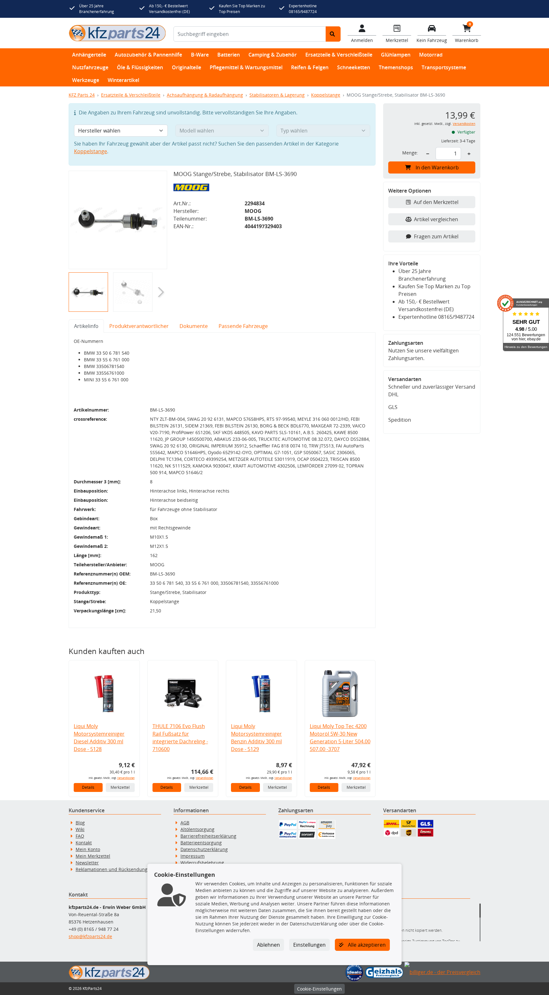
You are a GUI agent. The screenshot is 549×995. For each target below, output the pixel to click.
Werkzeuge (85, 80)
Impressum (192, 856)
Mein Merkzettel (93, 856)
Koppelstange (325, 95)
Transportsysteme (444, 67)
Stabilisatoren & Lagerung (277, 95)
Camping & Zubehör (272, 54)
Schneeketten (353, 67)
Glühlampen (395, 54)
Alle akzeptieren (366, 944)
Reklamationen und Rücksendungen (114, 869)
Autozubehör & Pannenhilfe (148, 54)
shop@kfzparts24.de (90, 936)
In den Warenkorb (437, 167)
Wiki (80, 829)
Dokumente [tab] (194, 326)
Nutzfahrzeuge (90, 67)
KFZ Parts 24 (82, 95)
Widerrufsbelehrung (202, 863)
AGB (184, 823)
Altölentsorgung (197, 829)
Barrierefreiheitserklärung (208, 836)
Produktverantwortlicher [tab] (139, 326)
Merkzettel (120, 787)
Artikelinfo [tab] (86, 326)
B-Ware (200, 54)
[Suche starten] (333, 34)
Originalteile (186, 67)
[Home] (117, 33)
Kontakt (84, 843)
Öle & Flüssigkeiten (140, 67)
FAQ (80, 836)
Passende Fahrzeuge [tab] (243, 326)
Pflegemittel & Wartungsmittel (246, 67)
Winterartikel (123, 80)
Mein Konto (88, 849)
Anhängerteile (89, 54)
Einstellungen (309, 944)
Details (88, 787)
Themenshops (396, 67)
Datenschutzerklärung (204, 849)
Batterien (228, 54)
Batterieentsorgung (201, 843)
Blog (80, 823)
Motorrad (431, 54)
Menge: (410, 153)
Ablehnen (268, 944)
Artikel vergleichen (436, 219)
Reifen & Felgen (310, 67)
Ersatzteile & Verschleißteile (338, 54)
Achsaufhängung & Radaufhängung (205, 95)
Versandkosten (126, 778)
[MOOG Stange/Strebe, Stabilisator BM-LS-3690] (118, 220)
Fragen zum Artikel (436, 236)
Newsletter (87, 863)
